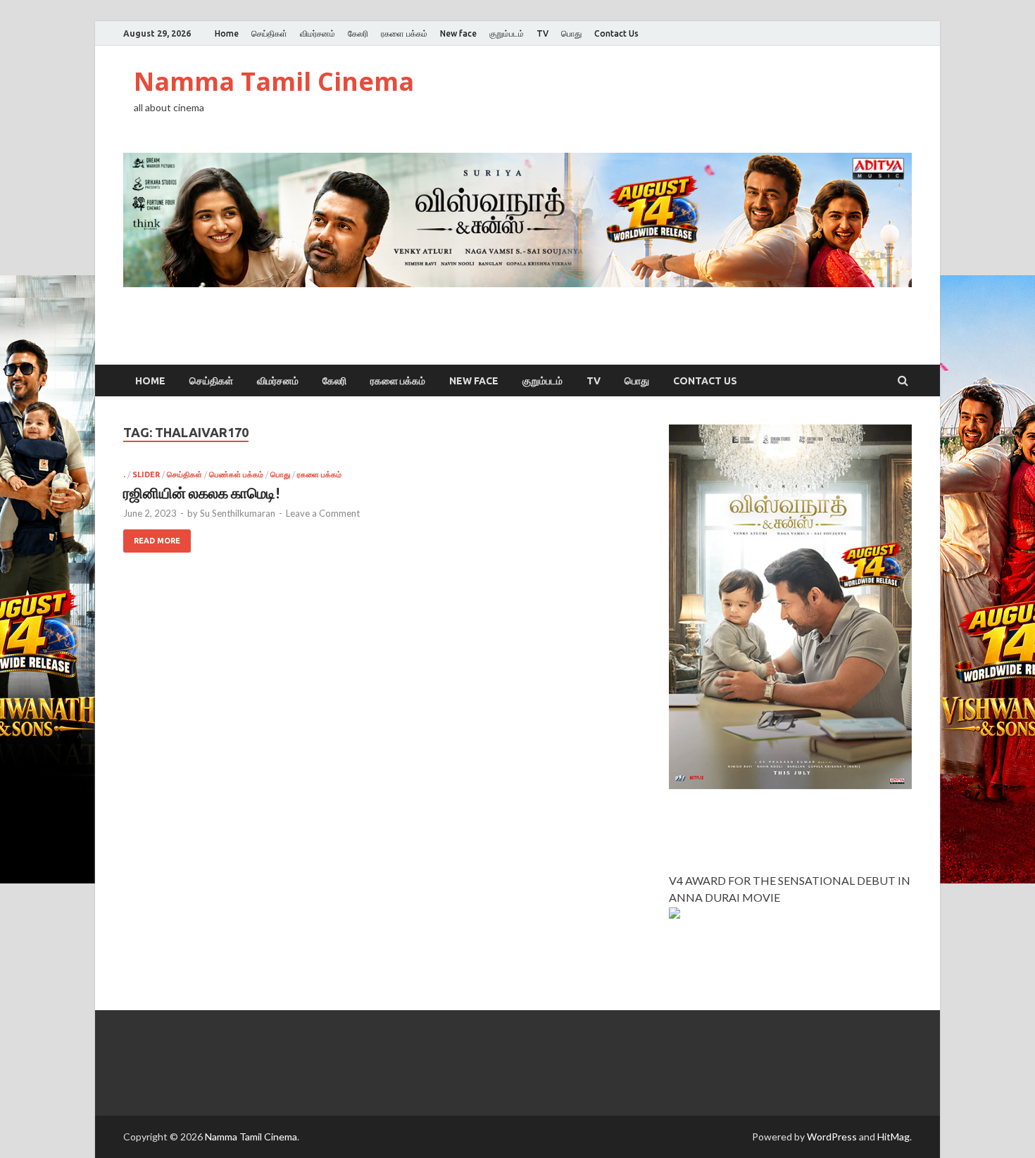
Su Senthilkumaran (237, 513)
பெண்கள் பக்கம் (236, 474)
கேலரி (358, 33)
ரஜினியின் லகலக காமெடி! (201, 492)
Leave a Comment (323, 513)
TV (542, 33)
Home (227, 33)
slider (146, 474)
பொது (571, 33)
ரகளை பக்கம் (404, 33)
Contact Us (616, 33)
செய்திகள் (269, 33)
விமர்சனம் (317, 33)
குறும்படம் (506, 33)
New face (458, 33)
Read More (157, 540)
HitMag (893, 1137)
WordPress (832, 1137)
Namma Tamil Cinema (274, 81)
